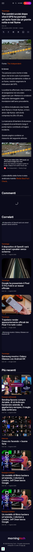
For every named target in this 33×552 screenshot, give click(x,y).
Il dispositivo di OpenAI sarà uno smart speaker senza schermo (15, 249)
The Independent (14, 64)
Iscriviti (27, 3)
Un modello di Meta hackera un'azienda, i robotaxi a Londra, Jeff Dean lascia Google (15, 479)
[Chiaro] (13, 3)
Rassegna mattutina (8, 473)
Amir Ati (4, 26)
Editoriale (5, 438)
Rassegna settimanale (9, 397)
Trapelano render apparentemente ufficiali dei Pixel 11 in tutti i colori (15, 322)
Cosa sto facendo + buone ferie (14, 442)
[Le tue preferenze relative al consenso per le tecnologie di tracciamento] (3, 549)
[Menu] (3, 3)
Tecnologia (5, 11)
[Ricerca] (16, 3)
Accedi (20, 3)
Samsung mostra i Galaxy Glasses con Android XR (14, 357)
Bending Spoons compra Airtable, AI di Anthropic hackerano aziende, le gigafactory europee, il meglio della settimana (16, 404)
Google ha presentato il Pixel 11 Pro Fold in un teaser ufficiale (15, 286)
